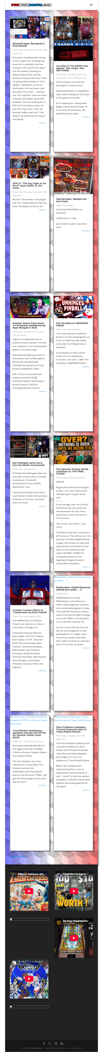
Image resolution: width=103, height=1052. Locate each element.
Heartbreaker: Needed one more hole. (71, 200)
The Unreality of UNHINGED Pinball (72, 324)
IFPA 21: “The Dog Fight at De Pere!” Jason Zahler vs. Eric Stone (29, 185)
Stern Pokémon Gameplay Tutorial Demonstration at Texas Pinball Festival (71, 729)
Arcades (65, 478)
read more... (43, 123)
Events (34, 332)
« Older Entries (18, 856)
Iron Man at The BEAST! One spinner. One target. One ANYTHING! (72, 68)
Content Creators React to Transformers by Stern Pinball (29, 611)
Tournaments (37, 50)
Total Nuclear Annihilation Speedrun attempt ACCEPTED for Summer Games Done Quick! (29, 734)
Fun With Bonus (35, 1048)
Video (21, 50)
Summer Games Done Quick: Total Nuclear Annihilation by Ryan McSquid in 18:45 (29, 325)
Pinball (15, 50)
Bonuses (65, 593)
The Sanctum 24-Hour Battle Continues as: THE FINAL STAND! (72, 471)
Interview (32, 616)
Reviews (77, 329)
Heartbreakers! (61, 78)
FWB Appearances (80, 78)
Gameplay (28, 50)
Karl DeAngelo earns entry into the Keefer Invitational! (28, 464)
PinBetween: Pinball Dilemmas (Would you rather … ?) (73, 588)
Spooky (40, 332)
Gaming (70, 329)
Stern (70, 78)
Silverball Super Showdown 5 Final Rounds (28, 44)
